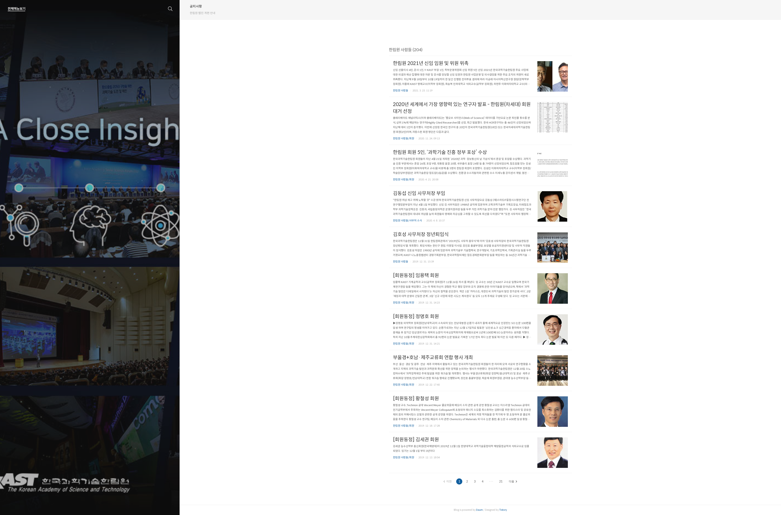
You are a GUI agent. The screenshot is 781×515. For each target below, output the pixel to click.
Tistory (503, 509)
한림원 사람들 (400, 90)
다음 (511, 481)
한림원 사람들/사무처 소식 (407, 220)
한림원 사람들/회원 (403, 138)
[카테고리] (16, 8)
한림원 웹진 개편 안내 (202, 13)
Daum (479, 509)
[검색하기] (170, 9)
